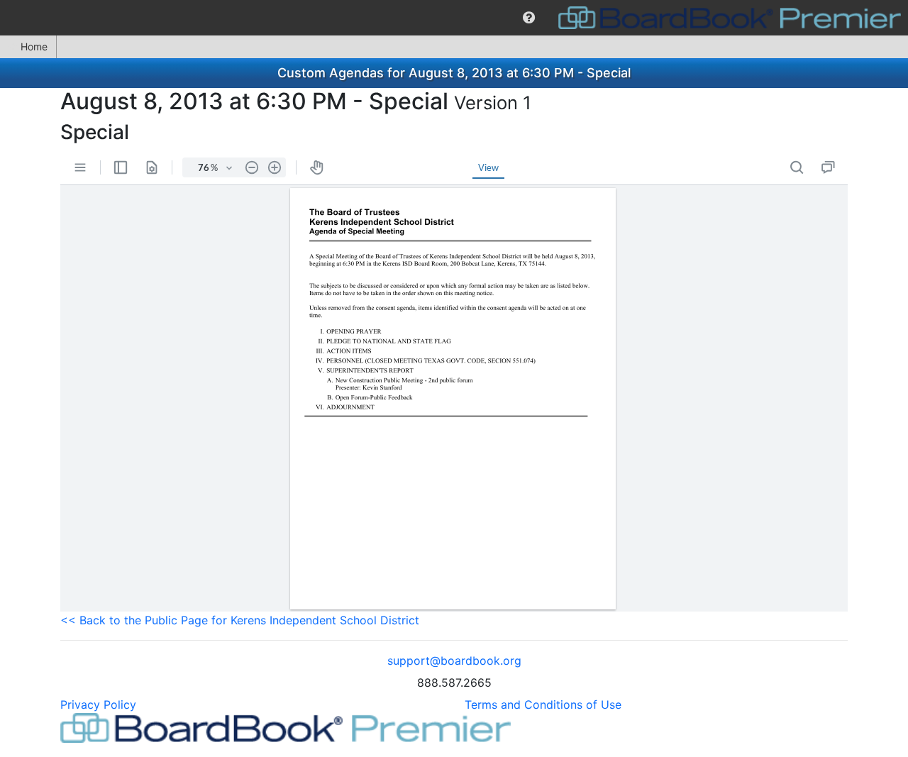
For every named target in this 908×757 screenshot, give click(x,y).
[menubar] (454, 17)
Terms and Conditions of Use (543, 704)
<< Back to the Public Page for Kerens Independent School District (239, 620)
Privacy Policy (98, 704)
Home (34, 46)
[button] (528, 18)
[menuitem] (529, 17)
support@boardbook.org (454, 660)
